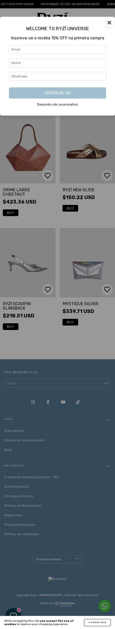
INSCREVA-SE (57, 93)
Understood (97, 622)
